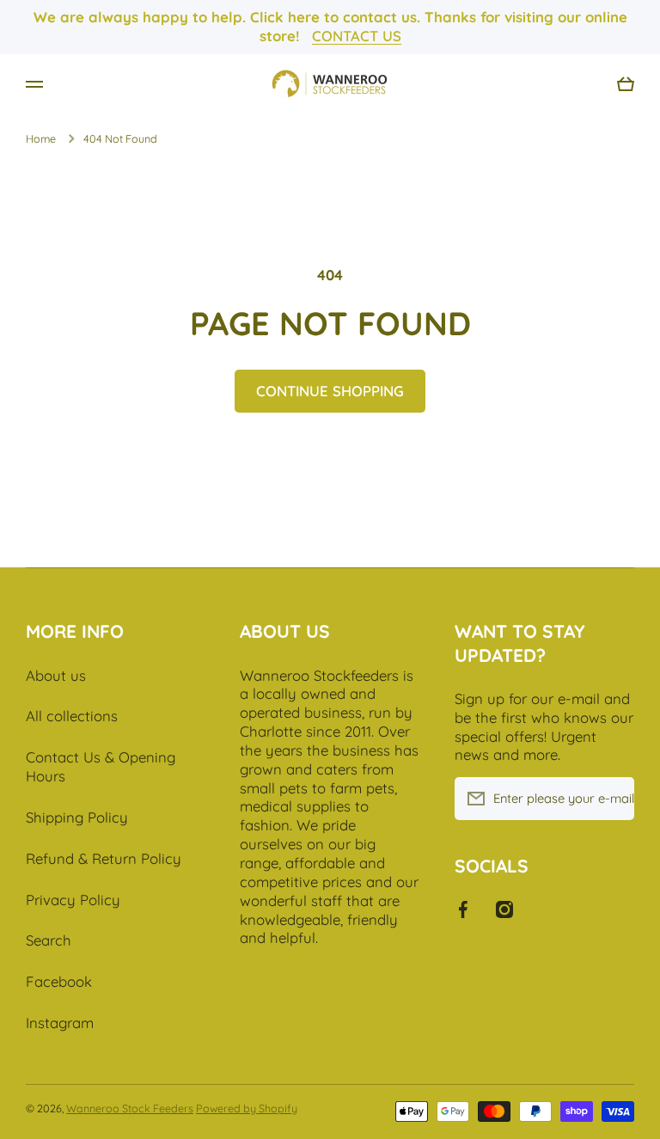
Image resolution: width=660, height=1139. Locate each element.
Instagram (60, 1022)
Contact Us (356, 36)
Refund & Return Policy (103, 858)
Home (41, 138)
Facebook (59, 981)
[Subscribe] (612, 798)
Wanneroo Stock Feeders (129, 1108)
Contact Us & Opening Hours (100, 766)
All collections (72, 716)
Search (48, 940)
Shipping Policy (77, 817)
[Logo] (330, 84)
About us (56, 675)
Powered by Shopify (246, 1108)
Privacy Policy (73, 900)
